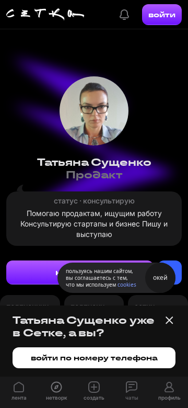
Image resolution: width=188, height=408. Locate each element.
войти (161, 14)
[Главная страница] (45, 14)
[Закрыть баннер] (169, 320)
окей (160, 277)
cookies (127, 284)
